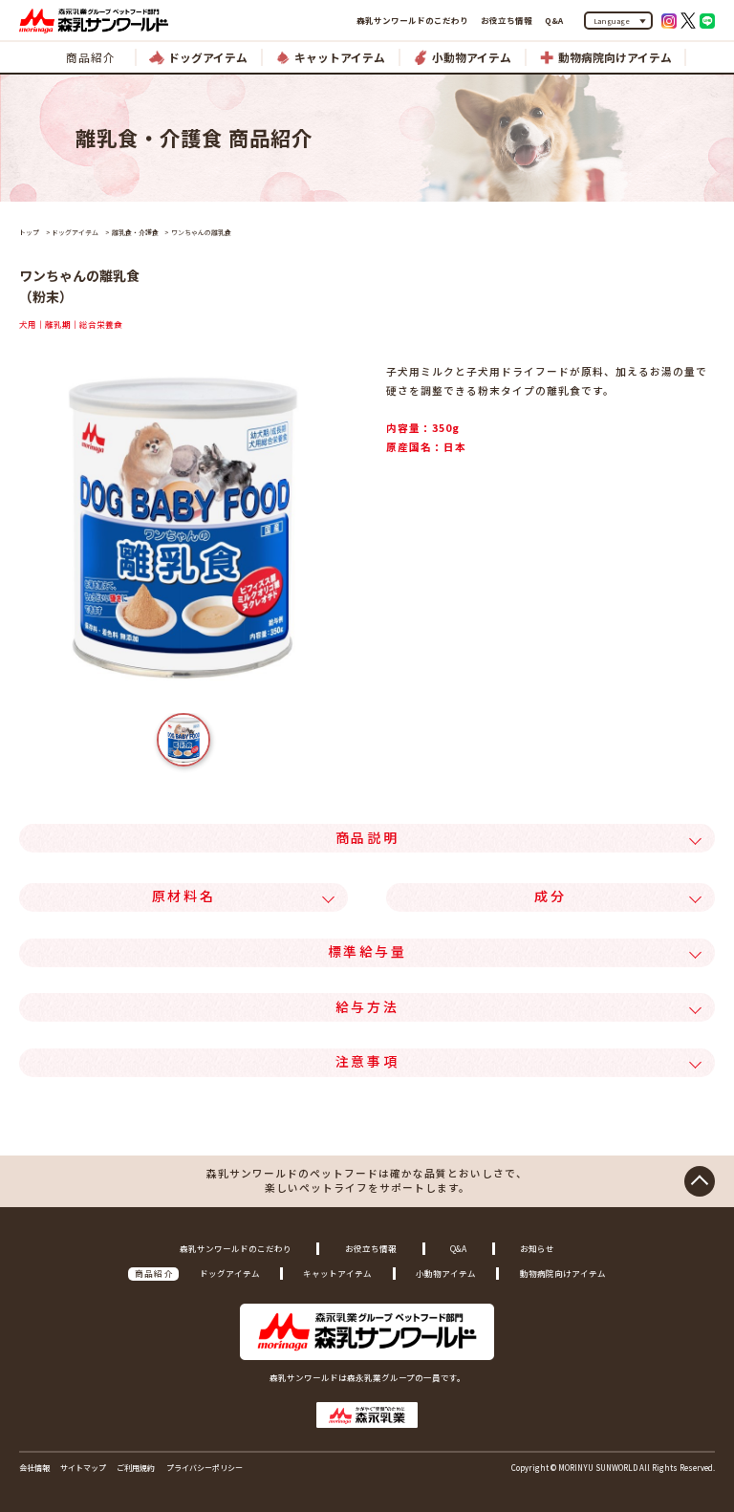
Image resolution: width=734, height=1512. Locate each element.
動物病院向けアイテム (563, 1273)
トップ (29, 232)
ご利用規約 (136, 1467)
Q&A (554, 20)
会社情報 (34, 1467)
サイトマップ (83, 1467)
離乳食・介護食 (135, 232)
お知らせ (537, 1248)
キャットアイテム (337, 1273)
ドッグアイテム (75, 232)
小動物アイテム (446, 1273)
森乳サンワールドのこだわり (412, 20)
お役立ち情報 (506, 20)
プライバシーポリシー (204, 1467)
